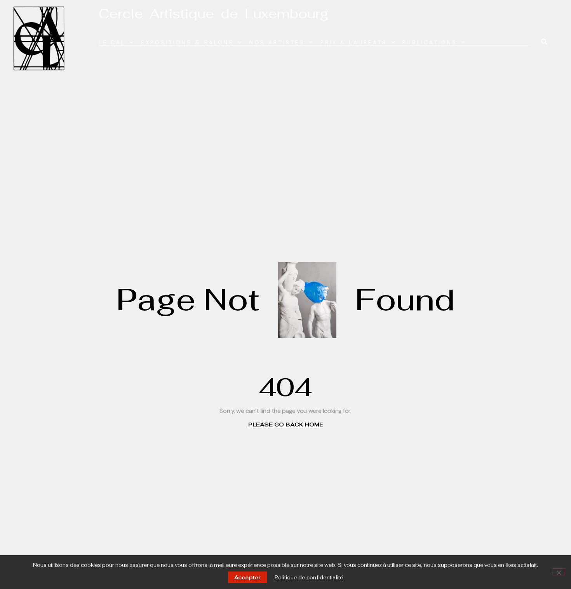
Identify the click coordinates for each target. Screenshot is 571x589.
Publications (429, 42)
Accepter (247, 577)
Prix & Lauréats (353, 42)
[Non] (558, 571)
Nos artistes (277, 42)
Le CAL (112, 42)
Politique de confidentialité (309, 577)
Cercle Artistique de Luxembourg (214, 13)
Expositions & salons (187, 42)
